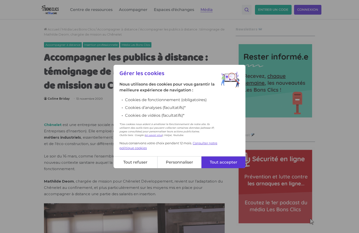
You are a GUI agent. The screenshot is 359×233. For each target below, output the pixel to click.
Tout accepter (223, 162)
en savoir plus (153, 135)
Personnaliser (179, 162)
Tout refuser (135, 162)
